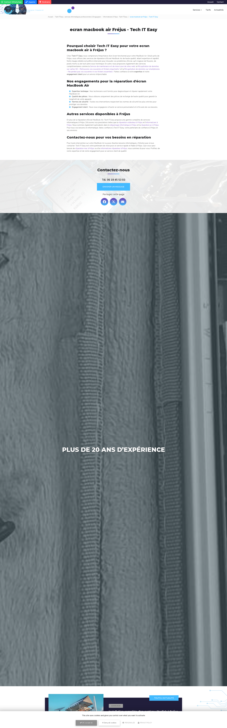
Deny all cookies (109, 723)
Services (196, 10)
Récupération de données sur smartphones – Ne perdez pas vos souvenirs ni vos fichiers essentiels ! (113, 70)
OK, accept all (87, 723)
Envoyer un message (113, 186)
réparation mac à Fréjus (84, 148)
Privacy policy (146, 723)
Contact (220, 2)
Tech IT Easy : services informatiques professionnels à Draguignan (78, 17)
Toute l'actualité (164, 698)
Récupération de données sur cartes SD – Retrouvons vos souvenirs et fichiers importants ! (113, 67)
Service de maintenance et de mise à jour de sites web (112, 66)
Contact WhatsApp (13, 2)
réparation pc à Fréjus (150, 125)
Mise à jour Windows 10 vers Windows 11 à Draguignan (137, 711)
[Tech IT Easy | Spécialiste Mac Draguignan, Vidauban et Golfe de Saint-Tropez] (8, 10)
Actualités (219, 10)
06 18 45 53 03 (116, 180)
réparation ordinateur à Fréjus (130, 122)
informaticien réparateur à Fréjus (114, 148)
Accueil (210, 2)
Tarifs (208, 10)
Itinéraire (45, 2)
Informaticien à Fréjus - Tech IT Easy (115, 17)
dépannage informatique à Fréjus (123, 125)
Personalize (129, 723)
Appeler (31, 2)
